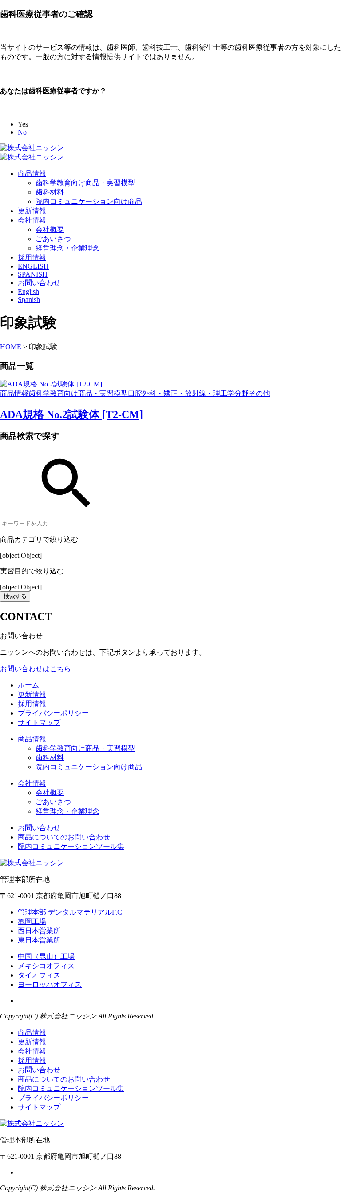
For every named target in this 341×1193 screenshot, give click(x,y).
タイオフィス (39, 975)
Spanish (29, 299)
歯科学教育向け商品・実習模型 (85, 183)
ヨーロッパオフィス (50, 984)
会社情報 (32, 220)
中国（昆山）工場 (46, 956)
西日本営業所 (39, 931)
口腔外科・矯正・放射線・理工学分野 (188, 393)
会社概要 (50, 229)
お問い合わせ (39, 282)
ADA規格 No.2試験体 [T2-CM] (71, 414)
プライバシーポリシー (53, 713)
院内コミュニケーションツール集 (71, 846)
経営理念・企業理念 (67, 248)
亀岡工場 (32, 921)
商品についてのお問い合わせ (64, 837)
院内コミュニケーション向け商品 (89, 201)
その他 (259, 393)
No (22, 132)
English (28, 291)
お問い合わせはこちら (35, 668)
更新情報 (32, 211)
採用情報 (32, 257)
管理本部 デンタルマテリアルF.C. (71, 912)
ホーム (28, 685)
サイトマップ (39, 722)
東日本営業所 (39, 940)
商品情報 (32, 173)
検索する (15, 596)
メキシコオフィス (46, 966)
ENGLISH (33, 266)
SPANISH (33, 274)
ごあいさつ (53, 239)
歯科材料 (50, 192)
